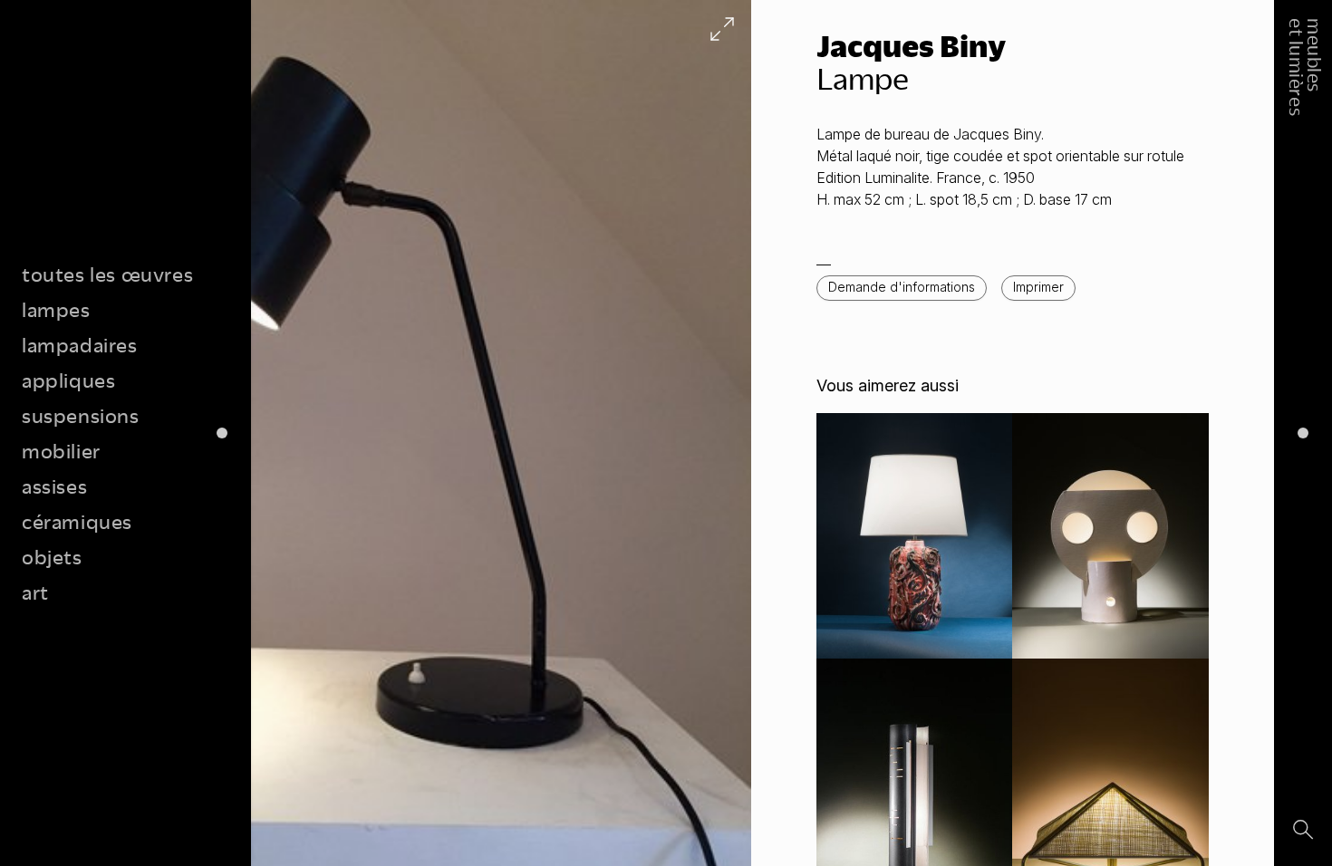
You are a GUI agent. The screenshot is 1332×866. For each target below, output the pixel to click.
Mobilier (61, 450)
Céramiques (77, 521)
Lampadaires (80, 344)
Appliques (68, 380)
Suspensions (81, 415)
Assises (54, 486)
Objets (52, 556)
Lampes (56, 309)
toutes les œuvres (107, 274)
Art (35, 592)
